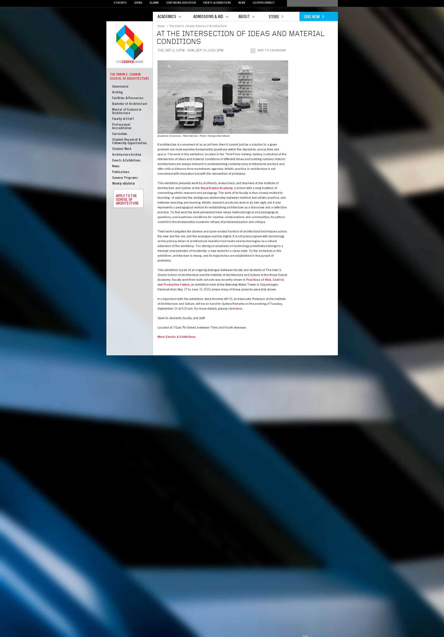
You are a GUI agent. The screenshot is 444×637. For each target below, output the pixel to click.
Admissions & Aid (208, 17)
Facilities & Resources (128, 98)
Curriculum (119, 134)
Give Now (312, 17)
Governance (120, 86)
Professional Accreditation (122, 126)
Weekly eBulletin (123, 184)
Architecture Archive (127, 155)
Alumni (154, 3)
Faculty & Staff (123, 119)
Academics (166, 17)
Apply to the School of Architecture (127, 199)
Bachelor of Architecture (129, 104)
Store (274, 17)
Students (120, 3)
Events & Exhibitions (217, 3)
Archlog (117, 92)
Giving (138, 3)
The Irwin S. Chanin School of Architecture (129, 77)
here (238, 309)
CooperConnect (264, 3)
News (241, 3)
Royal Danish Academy (217, 188)
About (244, 17)
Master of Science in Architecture (127, 111)
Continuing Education (181, 3)
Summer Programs (125, 178)
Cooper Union (129, 44)
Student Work (122, 149)
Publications (121, 172)
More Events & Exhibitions (176, 337)
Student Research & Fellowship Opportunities (129, 141)
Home (161, 26)
